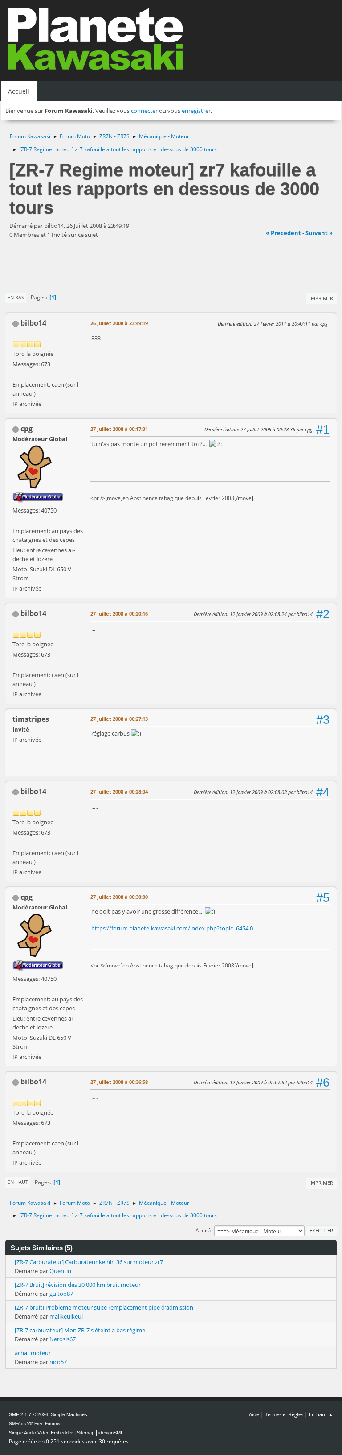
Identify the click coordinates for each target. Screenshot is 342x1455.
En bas (16, 297)
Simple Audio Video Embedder (41, 1432)
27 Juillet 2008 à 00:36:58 (119, 1082)
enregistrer (196, 111)
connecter (144, 111)
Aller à (203, 1230)
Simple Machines (69, 1414)
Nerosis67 (62, 1339)
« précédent (283, 233)
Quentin (60, 1271)
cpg (26, 429)
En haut (18, 1181)
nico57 (58, 1362)
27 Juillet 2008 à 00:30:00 (119, 896)
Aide (254, 1414)
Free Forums (47, 1423)
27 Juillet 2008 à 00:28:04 (119, 791)
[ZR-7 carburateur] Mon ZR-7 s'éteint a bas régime (80, 1330)
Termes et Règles (284, 1414)
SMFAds (17, 1423)
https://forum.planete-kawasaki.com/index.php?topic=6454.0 (172, 928)
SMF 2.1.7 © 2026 (28, 1414)
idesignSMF (111, 1432)
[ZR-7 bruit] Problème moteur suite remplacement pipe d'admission (104, 1307)
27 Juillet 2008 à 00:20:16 (119, 613)
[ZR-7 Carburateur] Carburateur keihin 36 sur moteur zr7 (89, 1262)
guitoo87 (61, 1294)
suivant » (319, 233)
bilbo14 (33, 323)
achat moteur (33, 1353)
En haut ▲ (321, 1414)
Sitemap (85, 1432)
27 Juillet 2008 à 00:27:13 (119, 718)
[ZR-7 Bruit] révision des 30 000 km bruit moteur (78, 1285)
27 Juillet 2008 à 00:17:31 (119, 429)
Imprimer (321, 298)
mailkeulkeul (66, 1316)
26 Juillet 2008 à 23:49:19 (119, 323)
